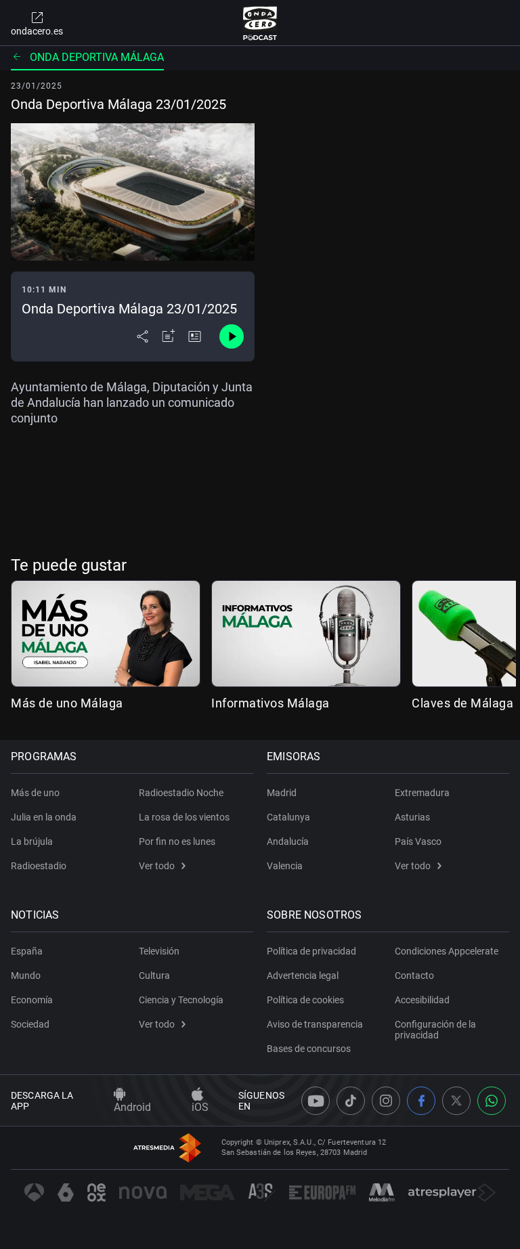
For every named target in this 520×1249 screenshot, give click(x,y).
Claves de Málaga (462, 703)
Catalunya (288, 817)
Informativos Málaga (270, 703)
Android (132, 1107)
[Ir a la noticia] (195, 336)
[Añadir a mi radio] (168, 336)
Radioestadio (38, 865)
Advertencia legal (303, 975)
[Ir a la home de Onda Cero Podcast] (260, 23)
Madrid (282, 792)
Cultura (154, 975)
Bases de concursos (309, 1048)
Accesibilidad (422, 999)
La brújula (32, 841)
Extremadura (422, 792)
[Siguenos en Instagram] (386, 1101)
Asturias (412, 817)
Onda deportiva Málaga (97, 57)
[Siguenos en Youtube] (315, 1101)
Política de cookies (305, 999)
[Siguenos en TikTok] (351, 1101)
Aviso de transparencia (315, 1024)
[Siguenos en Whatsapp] (491, 1101)
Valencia (285, 865)
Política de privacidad (311, 951)
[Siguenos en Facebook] (421, 1101)
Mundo (26, 975)
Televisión (159, 951)
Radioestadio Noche (181, 792)
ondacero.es (37, 31)
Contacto (414, 975)
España (27, 951)
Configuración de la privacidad (435, 1029)
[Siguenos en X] (456, 1101)
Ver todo (157, 865)
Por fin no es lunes (177, 841)
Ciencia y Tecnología (181, 999)
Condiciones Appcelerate (446, 951)
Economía (32, 999)
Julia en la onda (44, 817)
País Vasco (418, 841)
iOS (200, 1107)
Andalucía (288, 841)
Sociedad (30, 1024)
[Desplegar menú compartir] (142, 336)
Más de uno (35, 792)
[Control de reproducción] (231, 336)
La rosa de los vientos (184, 817)
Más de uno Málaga (67, 703)
